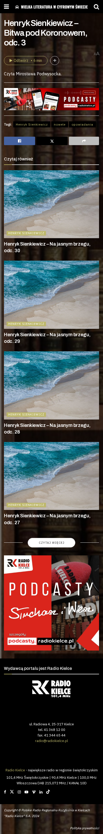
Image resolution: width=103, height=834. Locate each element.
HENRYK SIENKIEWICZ (26, 233)
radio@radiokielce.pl (51, 740)
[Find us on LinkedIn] (41, 792)
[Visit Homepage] (51, 6)
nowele (59, 124)
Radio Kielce (15, 770)
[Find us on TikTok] (48, 792)
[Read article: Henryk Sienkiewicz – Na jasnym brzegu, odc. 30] (51, 204)
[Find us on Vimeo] (34, 792)
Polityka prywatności (84, 828)
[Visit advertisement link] (51, 603)
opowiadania (82, 124)
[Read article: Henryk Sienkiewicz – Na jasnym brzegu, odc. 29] (51, 295)
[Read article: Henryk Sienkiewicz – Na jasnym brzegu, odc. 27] (51, 476)
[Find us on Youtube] (26, 792)
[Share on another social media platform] (84, 141)
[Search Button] (96, 6)
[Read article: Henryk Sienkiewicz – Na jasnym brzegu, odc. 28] (51, 385)
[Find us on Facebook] (5, 792)
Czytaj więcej (51, 543)
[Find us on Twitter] (12, 792)
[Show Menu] (6, 6)
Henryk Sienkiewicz (32, 124)
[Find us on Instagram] (19, 792)
